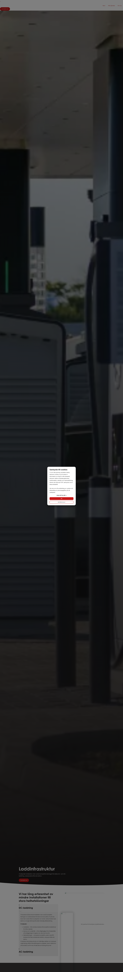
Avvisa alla (61, 502)
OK (61, 498)
